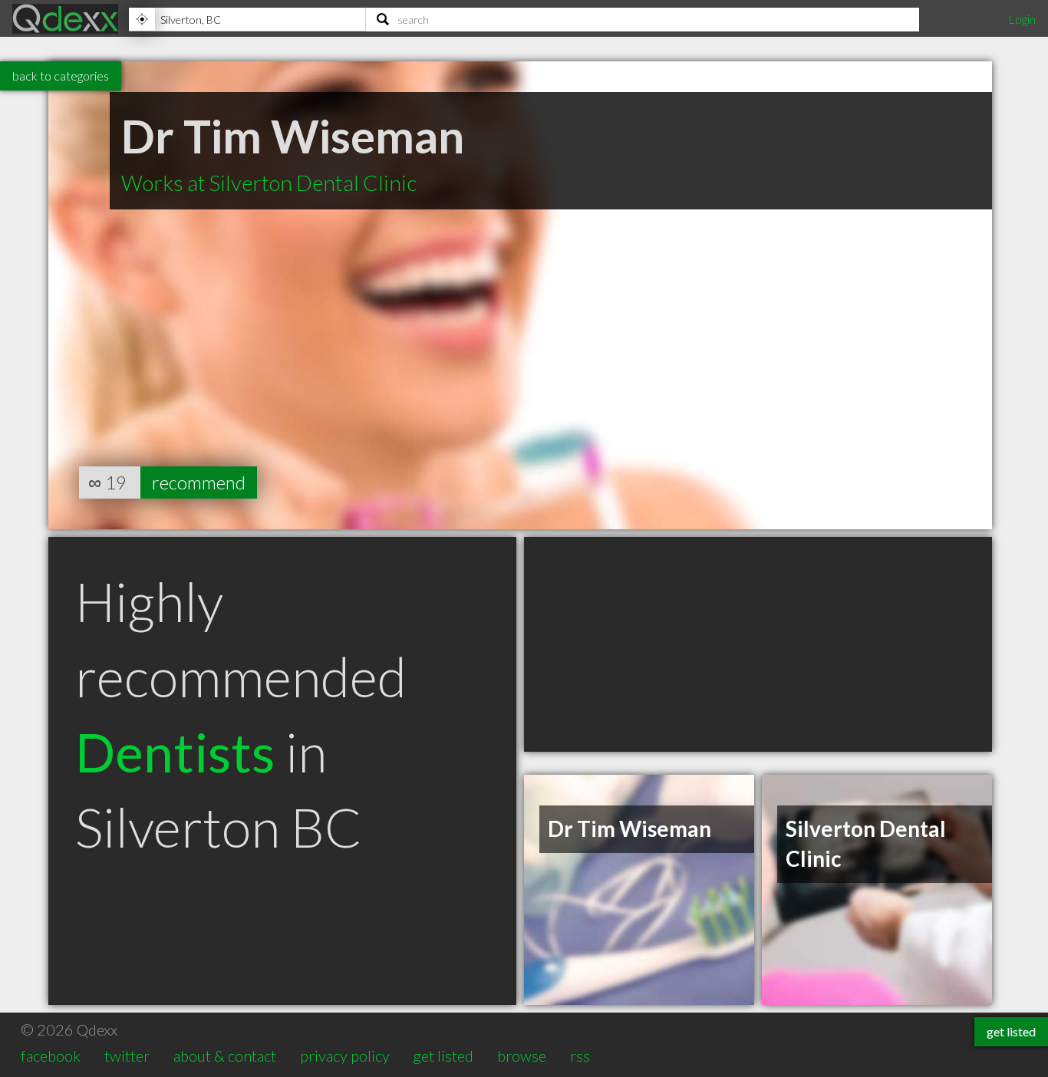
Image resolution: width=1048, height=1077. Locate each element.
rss (580, 1055)
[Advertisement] (758, 644)
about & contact (224, 1055)
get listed (443, 1055)
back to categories (60, 75)
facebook (51, 1055)
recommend (199, 482)
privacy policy (345, 1055)
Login (1022, 19)
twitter (127, 1055)
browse (521, 1055)
